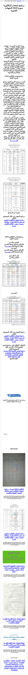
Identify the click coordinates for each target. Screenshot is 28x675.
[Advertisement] (14, 30)
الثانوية (18, 660)
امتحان (13, 660)
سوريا (11, 662)
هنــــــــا (8, 246)
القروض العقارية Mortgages (14, 666)
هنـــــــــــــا (14, 140)
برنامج (16, 662)
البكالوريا (7, 660)
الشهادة (21, 662)
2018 (23, 660)
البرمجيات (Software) (17, 668)
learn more (19, 0)
